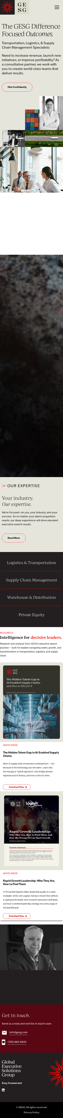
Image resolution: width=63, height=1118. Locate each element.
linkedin (3, 1090)
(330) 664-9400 (17, 1042)
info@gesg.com (18, 1032)
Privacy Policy (31, 1113)
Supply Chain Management (31, 579)
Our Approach (16, 235)
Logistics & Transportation (31, 562)
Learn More (31, 457)
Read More (14, 538)
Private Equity (31, 614)
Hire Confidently (17, 87)
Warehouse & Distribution (31, 597)
